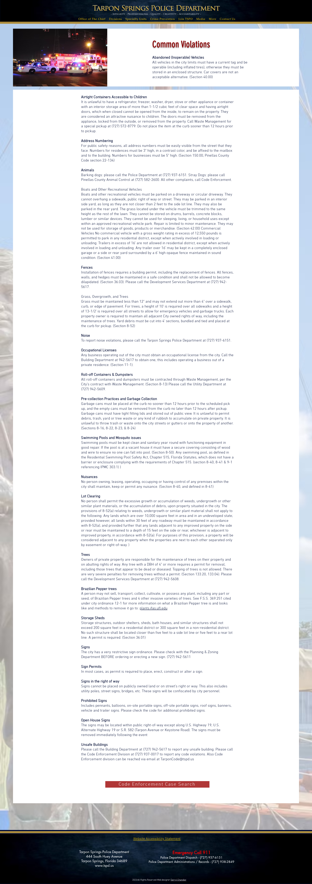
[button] (92, 18)
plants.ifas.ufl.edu (153, 608)
